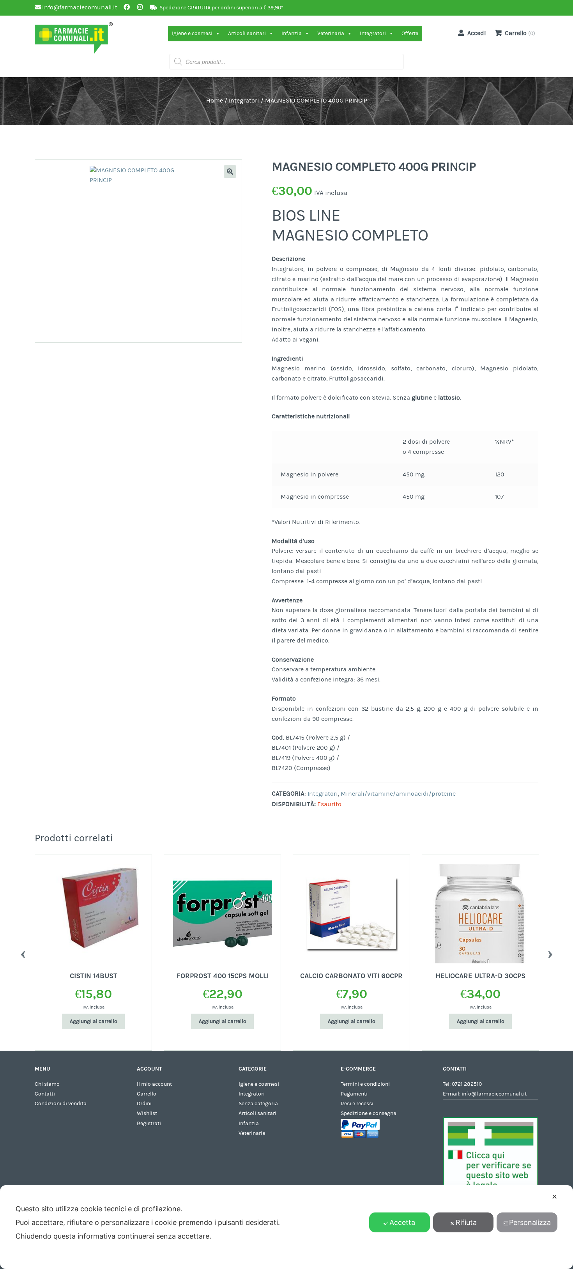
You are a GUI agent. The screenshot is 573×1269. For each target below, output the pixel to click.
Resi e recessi (357, 1104)
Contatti (45, 1094)
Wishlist (147, 1113)
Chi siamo (47, 1084)
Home (214, 100)
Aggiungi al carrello (93, 1021)
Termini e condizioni (365, 1084)
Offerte (409, 33)
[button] (230, 171)
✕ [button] (554, 1197)
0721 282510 (467, 1084)
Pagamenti (354, 1094)
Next (550, 952)
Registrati (149, 1123)
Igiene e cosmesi (192, 33)
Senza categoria (258, 1104)
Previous (23, 952)
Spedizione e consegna (368, 1113)
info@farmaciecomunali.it (494, 1094)
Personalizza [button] (530, 1222)
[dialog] (286, 1227)
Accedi (476, 33)
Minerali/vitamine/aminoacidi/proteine (398, 793)
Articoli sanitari (247, 33)
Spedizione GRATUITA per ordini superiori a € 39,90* (221, 8)
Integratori (373, 33)
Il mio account (154, 1084)
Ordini (144, 1104)
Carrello (146, 1094)
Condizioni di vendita (61, 1104)
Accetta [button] (402, 1222)
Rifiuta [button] (466, 1222)
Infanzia (291, 33)
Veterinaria (330, 33)
